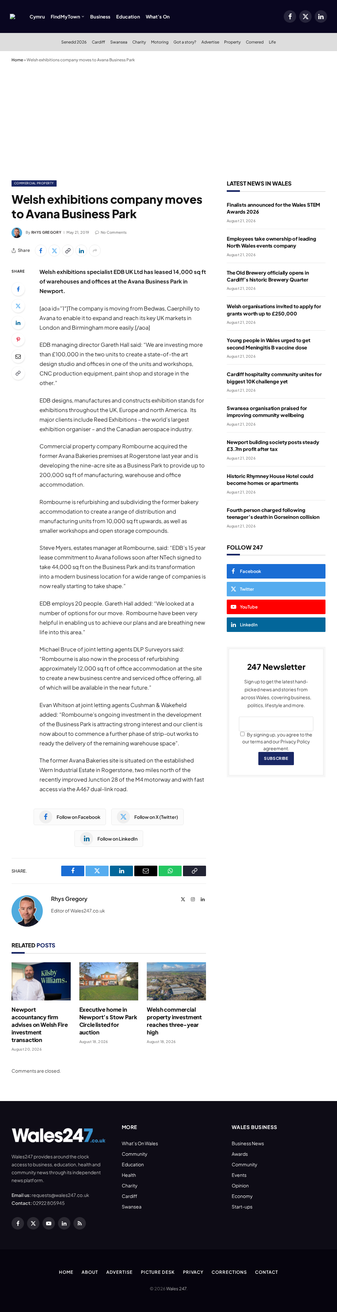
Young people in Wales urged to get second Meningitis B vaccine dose (268, 343)
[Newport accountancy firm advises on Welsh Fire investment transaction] (41, 981)
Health (129, 1175)
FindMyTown (65, 16)
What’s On (157, 16)
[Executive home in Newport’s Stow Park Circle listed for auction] (109, 981)
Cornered (255, 42)
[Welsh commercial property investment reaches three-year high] (176, 981)
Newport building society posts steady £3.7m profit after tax (273, 445)
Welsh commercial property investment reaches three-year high (174, 1021)
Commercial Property (34, 183)
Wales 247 (176, 1288)
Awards (240, 1154)
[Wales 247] (12, 16)
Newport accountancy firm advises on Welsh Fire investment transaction (39, 1024)
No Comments (114, 232)
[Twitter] (18, 306)
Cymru (37, 16)
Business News (248, 1143)
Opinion (240, 1185)
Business (100, 16)
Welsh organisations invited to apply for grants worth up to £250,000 (274, 309)
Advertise (210, 42)
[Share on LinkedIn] (81, 250)
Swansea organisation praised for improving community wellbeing (267, 411)
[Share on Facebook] (41, 250)
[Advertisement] (168, 120)
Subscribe (276, 758)
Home (17, 59)
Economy (242, 1196)
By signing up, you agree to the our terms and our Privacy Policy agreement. (277, 741)
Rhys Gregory (46, 232)
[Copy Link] (68, 250)
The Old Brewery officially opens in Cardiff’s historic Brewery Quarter (268, 276)
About (90, 1272)
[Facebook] (18, 289)
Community (134, 1154)
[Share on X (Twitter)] (54, 250)
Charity (139, 42)
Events (239, 1175)
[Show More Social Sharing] (95, 250)
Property (232, 42)
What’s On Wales (140, 1143)
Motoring (159, 42)
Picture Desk (158, 1272)
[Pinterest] (18, 339)
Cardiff (98, 42)
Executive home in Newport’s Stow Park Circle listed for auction (108, 1021)
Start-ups (242, 1206)
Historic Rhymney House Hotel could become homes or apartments (270, 479)
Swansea (118, 42)
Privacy (193, 1272)
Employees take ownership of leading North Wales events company (271, 242)
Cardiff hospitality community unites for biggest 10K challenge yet (274, 377)
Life (272, 42)
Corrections (229, 1272)
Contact (266, 1272)
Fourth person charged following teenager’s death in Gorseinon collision (273, 513)
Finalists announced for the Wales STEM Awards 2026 (273, 208)
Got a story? (184, 42)
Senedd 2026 (74, 42)
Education (128, 16)
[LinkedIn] (18, 322)
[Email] (18, 356)
